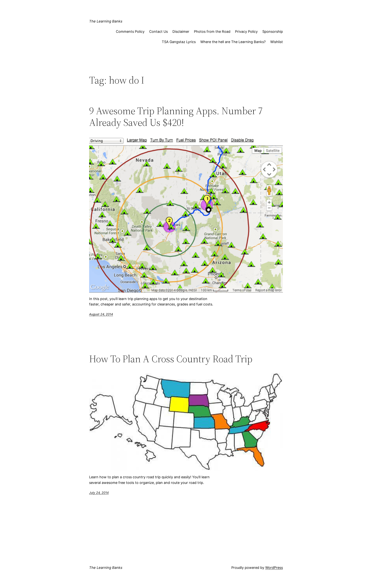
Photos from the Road (212, 31)
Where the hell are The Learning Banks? (233, 42)
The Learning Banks (105, 21)
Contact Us (158, 31)
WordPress (274, 568)
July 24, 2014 (99, 493)
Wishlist (276, 42)
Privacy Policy (246, 31)
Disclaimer (180, 31)
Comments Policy (130, 31)
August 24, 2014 (101, 314)
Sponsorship (272, 31)
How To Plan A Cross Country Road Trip (170, 359)
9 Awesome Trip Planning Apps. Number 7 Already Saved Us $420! (176, 116)
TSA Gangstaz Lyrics (179, 42)
